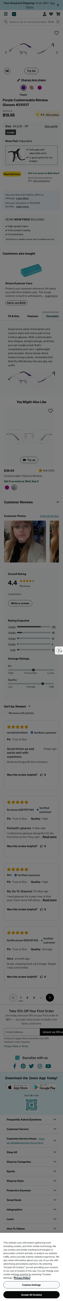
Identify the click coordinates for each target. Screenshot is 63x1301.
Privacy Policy (22, 1277)
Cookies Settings (31, 1284)
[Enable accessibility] (59, 650)
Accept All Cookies (31, 1294)
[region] (31, 1267)
